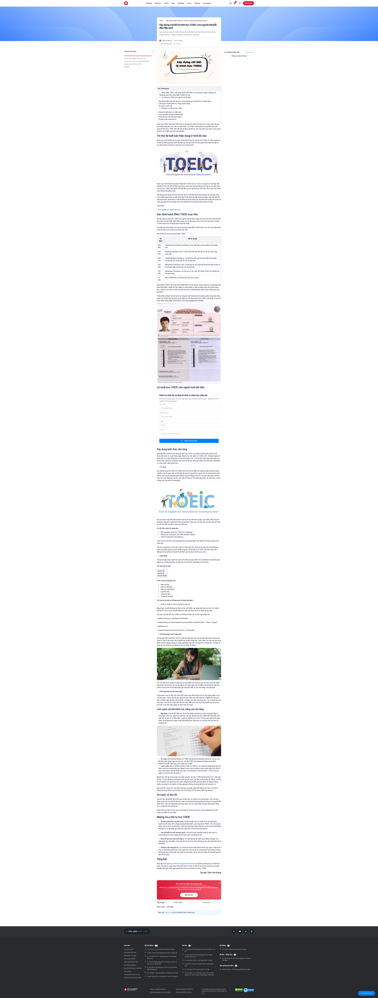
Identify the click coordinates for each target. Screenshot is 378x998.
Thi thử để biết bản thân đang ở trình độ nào (138, 56)
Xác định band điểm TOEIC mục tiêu (135, 58)
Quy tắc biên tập (166, 44)
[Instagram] (251, 931)
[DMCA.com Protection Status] (239, 990)
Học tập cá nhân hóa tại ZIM (132, 977)
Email (161, 421)
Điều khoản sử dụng (130, 955)
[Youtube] (239, 931)
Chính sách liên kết (129, 959)
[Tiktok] (245, 931)
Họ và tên (162, 404)
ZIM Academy (167, 41)
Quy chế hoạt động (130, 965)
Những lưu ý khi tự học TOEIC (133, 64)
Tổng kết (126, 67)
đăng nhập (168, 912)
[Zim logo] (126, 3)
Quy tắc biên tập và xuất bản (132, 968)
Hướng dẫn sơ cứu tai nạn (132, 974)
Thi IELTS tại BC (128, 949)
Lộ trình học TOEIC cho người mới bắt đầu (136, 61)
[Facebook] (234, 931)
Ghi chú (161, 430)
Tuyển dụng (127, 971)
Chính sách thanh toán (131, 962)
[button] (230, 3)
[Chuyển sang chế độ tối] (239, 3)
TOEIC (177, 32)
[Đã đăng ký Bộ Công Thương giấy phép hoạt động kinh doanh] (249, 990)
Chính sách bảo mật (130, 952)
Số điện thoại (163, 413)
